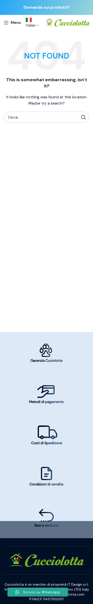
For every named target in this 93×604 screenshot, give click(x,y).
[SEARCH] (83, 117)
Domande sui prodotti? (47, 7)
